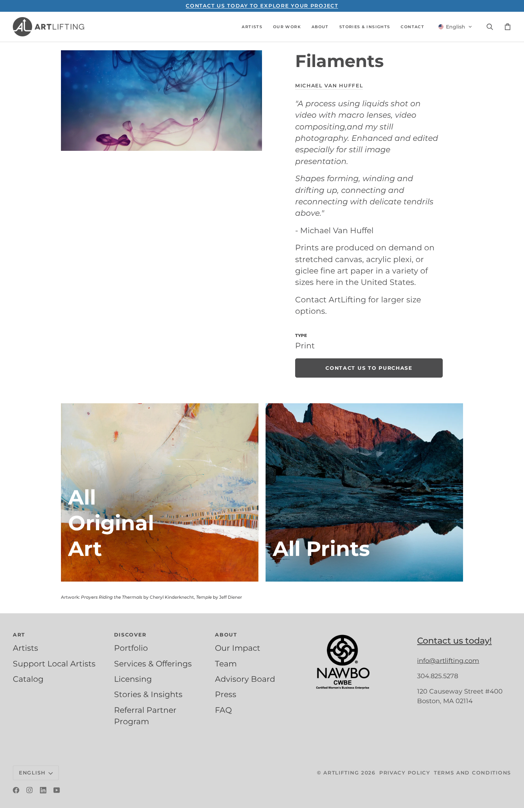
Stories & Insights (148, 694)
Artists (25, 648)
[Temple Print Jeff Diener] (364, 492)
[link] (369, 368)
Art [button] (19, 634)
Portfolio (131, 648)
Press (225, 694)
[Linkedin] (43, 790)
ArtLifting (341, 772)
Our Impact (237, 648)
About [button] (226, 634)
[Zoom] (161, 100)
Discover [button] (130, 634)
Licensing (133, 679)
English (32, 772)
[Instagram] (29, 790)
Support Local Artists (54, 663)
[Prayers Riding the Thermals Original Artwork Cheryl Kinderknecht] (159, 492)
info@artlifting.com (448, 661)
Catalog (28, 679)
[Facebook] (16, 790)
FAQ (223, 710)
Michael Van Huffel (329, 85)
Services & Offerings (153, 663)
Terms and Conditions (472, 772)
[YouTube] (56, 790)
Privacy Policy (404, 772)
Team (226, 663)
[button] (252, 27)
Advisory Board (245, 679)
